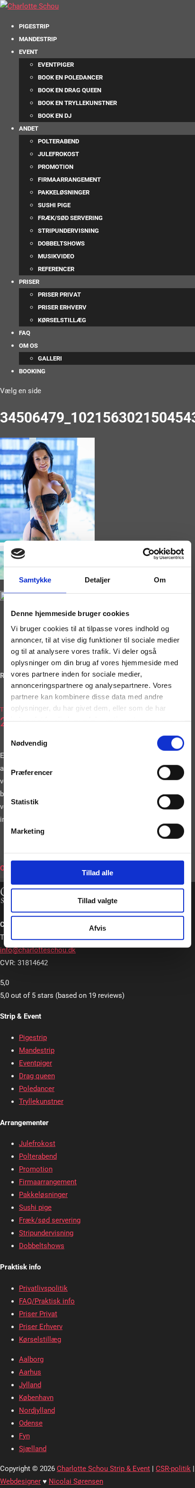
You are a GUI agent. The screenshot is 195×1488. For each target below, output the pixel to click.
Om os (28, 345)
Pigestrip (34, 26)
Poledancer (36, 1088)
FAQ (24, 332)
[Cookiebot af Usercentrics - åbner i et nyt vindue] (142, 553)
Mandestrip (38, 39)
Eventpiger (56, 64)
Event (28, 51)
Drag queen (37, 1076)
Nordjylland (37, 1410)
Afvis (97, 928)
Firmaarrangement (69, 179)
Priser (29, 281)
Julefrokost (58, 154)
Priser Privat (59, 294)
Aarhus (30, 1372)
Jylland (30, 1385)
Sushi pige (54, 205)
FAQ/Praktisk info (47, 1301)
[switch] (170, 772)
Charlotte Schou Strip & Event (103, 1468)
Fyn (24, 1436)
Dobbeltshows (61, 243)
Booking (32, 371)
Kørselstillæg (62, 320)
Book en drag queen (69, 90)
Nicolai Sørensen (76, 1481)
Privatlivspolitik (43, 1288)
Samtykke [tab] (35, 580)
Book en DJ (54, 115)
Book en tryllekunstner (77, 102)
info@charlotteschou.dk (38, 950)
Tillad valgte (97, 900)
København (36, 1397)
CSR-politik (173, 1468)
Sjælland (32, 1448)
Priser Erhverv (62, 307)
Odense (31, 1423)
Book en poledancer (70, 77)
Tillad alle (97, 873)
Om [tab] (160, 580)
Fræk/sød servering (70, 217)
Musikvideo (56, 256)
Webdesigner (20, 1481)
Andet (28, 128)
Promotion (55, 166)
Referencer (56, 269)
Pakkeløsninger (63, 192)
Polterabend (58, 141)
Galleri (50, 358)
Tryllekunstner (41, 1101)
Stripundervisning (68, 230)
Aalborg (31, 1359)
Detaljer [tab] (98, 580)
